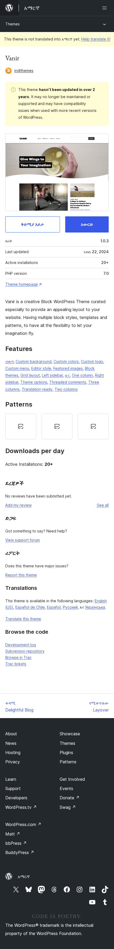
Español (54, 607)
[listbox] (57, 427)
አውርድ (87, 224)
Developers (16, 797)
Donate (70, 797)
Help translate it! (95, 39)
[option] (20, 427)
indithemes (23, 70)
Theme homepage (21, 284)
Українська (95, 607)
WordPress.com (23, 824)
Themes (12, 24)
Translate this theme (23, 619)
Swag (68, 807)
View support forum (22, 540)
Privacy (12, 761)
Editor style (41, 368)
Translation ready (37, 389)
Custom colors (66, 361)
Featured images (68, 368)
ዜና (67, 375)
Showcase (70, 733)
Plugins (66, 752)
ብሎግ (9, 361)
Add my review (18, 505)
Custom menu (17, 368)
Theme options (33, 382)
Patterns (68, 761)
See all (103, 505)
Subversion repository (25, 651)
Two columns (66, 389)
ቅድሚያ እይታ (32, 224)
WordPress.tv (21, 807)
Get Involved (72, 779)
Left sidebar (52, 375)
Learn (10, 779)
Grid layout (30, 375)
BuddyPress (19, 852)
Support (13, 788)
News (10, 743)
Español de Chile (30, 607)
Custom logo (92, 361)
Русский (70, 607)
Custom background (33, 361)
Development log (20, 644)
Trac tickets (15, 663)
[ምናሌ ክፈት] (105, 8)
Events (66, 788)
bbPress (16, 843)
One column (82, 375)
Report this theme (21, 575)
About (11, 733)
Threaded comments (67, 382)
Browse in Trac (18, 657)
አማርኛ (24, 876)
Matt (12, 834)
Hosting (12, 752)
